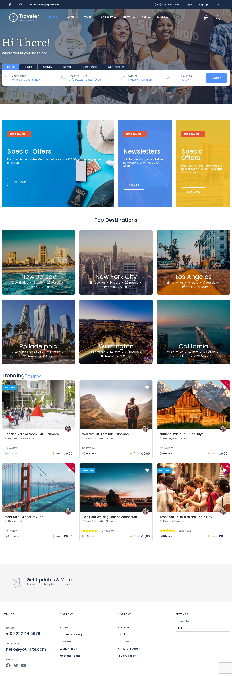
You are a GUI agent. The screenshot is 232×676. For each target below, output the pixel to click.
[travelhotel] (68, 429)
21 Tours (47, 287)
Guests (132, 76)
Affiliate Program (129, 648)
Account (123, 627)
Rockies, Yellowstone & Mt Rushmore (32, 434)
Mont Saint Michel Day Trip (24, 517)
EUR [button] (217, 4)
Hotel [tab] (10, 67)
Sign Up (203, 4)
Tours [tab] (28, 67)
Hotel (70, 17)
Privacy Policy (127, 656)
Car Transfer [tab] (116, 67)
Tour (87, 17)
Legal (121, 634)
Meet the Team (70, 656)
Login (189, 4)
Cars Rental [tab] (89, 67)
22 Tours (125, 287)
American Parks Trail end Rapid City (186, 517)
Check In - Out (78, 76)
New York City (116, 277)
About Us (66, 627)
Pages (160, 17)
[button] (206, 17)
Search (216, 78)
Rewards (65, 641)
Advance (186, 76)
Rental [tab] (67, 67)
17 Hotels (209, 283)
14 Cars (115, 283)
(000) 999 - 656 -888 (167, 4)
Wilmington (116, 346)
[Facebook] (8, 665)
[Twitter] (16, 665)
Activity (107, 17)
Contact (123, 641)
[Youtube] (23, 665)
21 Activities (20, 283)
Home (53, 17)
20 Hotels (53, 283)
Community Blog (71, 634)
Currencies (183, 621)
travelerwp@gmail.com (47, 4)
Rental (127, 17)
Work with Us (68, 648)
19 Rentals (31, 287)
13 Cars (38, 283)
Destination (19, 76)
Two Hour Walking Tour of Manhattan (109, 517)
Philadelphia (38, 346)
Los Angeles (193, 277)
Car (144, 17)
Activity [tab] (47, 67)
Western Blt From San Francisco (105, 434)
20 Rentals (30, 356)
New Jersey (38, 277)
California (193, 346)
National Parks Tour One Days (181, 434)
